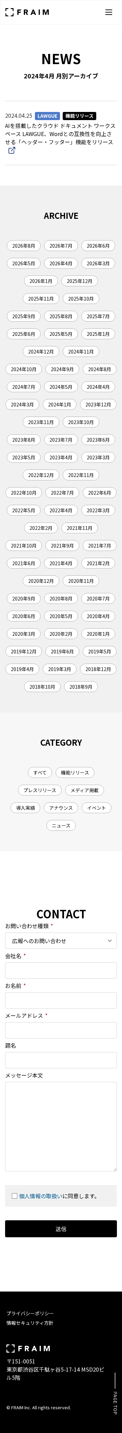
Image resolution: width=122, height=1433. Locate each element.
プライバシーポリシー (30, 1313)
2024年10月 (24, 369)
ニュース (61, 825)
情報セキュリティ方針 (30, 1322)
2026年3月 (98, 263)
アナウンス (61, 807)
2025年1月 (98, 333)
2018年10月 (42, 686)
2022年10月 (24, 492)
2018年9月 (81, 686)
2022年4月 (61, 510)
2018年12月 (98, 669)
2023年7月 (61, 439)
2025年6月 (23, 333)
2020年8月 (61, 598)
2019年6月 (62, 651)
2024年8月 (99, 369)
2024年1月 (59, 404)
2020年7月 (98, 598)
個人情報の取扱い (40, 1196)
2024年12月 (41, 351)
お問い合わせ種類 (29, 926)
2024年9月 (62, 369)
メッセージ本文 (24, 1075)
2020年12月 (41, 580)
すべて (40, 772)
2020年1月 (98, 633)
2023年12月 (98, 404)
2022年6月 (99, 492)
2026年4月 (61, 263)
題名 (10, 1045)
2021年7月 (99, 545)
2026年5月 (23, 263)
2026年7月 (61, 245)
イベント (96, 807)
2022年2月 (41, 527)
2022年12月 (41, 475)
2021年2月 (98, 563)
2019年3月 (59, 669)
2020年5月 (61, 616)
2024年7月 (23, 386)
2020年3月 (23, 633)
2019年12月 (24, 651)
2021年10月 (24, 545)
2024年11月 (81, 351)
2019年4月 (22, 669)
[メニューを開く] (109, 12)
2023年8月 (23, 439)
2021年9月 (62, 545)
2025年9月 (23, 316)
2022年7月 (62, 492)
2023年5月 (23, 457)
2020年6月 (23, 616)
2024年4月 (98, 386)
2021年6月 (23, 563)
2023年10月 (81, 422)
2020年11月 (81, 580)
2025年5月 (61, 333)
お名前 (15, 985)
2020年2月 (61, 633)
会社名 (15, 956)
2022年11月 (81, 475)
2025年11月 (41, 298)
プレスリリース (39, 790)
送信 (61, 1229)
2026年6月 (98, 245)
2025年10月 (81, 298)
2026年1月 (41, 281)
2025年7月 (98, 316)
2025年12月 (80, 281)
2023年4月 (61, 457)
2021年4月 (61, 563)
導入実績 (25, 807)
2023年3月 (98, 457)
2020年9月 (23, 598)
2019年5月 (99, 651)
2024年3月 (22, 404)
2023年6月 (98, 439)
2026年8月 (23, 245)
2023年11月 (41, 422)
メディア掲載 (84, 790)
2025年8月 (61, 316)
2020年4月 (98, 616)
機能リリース (75, 772)
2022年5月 (23, 510)
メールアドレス (26, 1015)
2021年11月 (80, 527)
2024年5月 (61, 386)
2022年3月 (98, 510)
